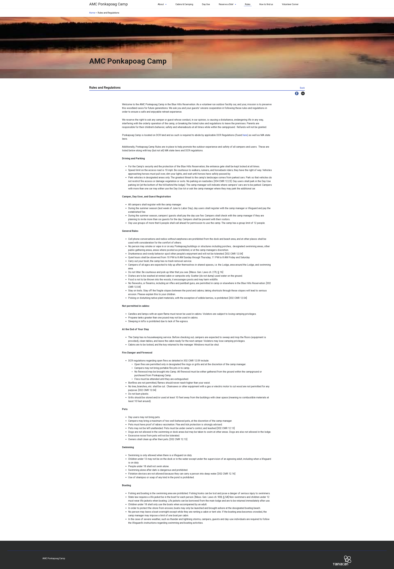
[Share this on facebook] (295, 93)
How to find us (266, 4)
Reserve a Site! (226, 4)
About (161, 4)
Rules (247, 4)
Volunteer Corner (290, 4)
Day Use (206, 4)
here (245, 135)
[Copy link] (302, 93)
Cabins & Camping (184, 4)
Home (92, 13)
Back (302, 88)
